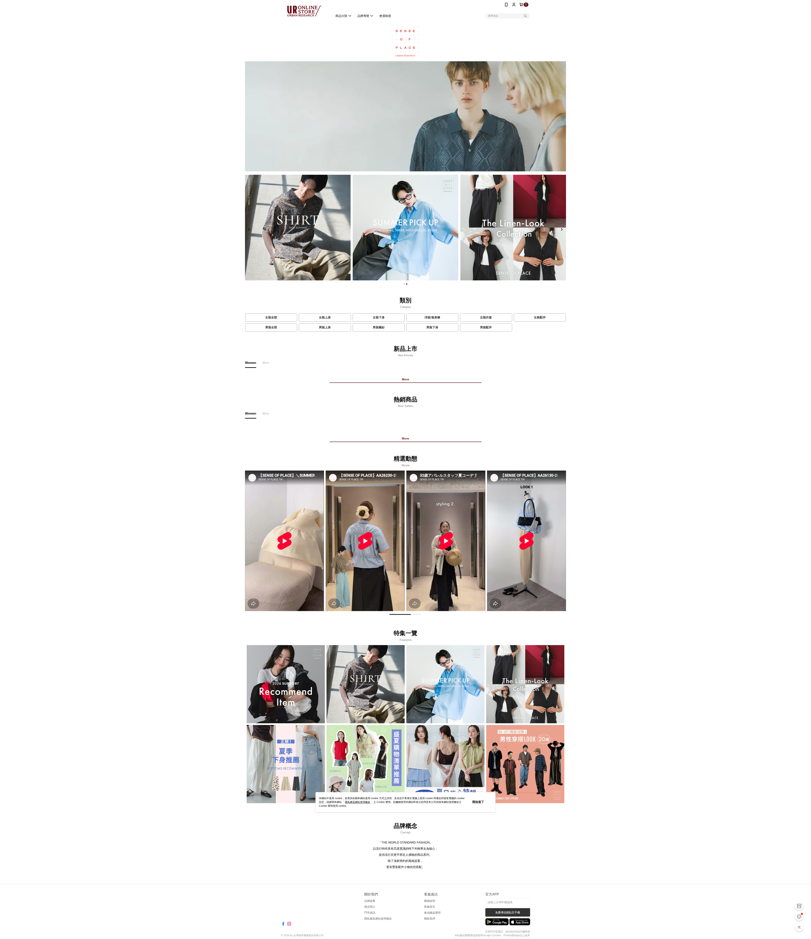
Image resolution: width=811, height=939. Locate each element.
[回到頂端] (799, 927)
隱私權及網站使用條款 (357, 802)
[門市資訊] (799, 906)
